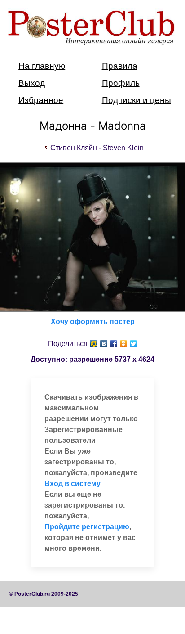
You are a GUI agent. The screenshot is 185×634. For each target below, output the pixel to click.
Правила (119, 66)
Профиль (121, 83)
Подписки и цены (136, 100)
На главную (41, 66)
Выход (31, 83)
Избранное (40, 100)
